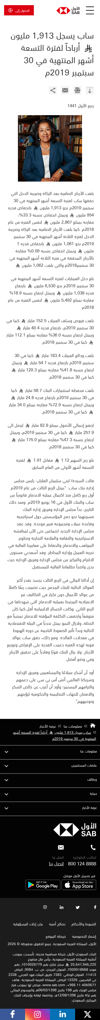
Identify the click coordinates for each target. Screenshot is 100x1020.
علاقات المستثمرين (84, 765)
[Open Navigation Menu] (90, 10)
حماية (93, 793)
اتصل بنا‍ (56, 863)
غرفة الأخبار (89, 807)
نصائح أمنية (57, 923)
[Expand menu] (6, 751)
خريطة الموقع (55, 936)
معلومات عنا (88, 751)
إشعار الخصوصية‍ (84, 936)
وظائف (92, 779)
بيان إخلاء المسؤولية (28, 923)
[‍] (90, 91)
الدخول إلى (22, 10)
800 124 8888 (82, 863)
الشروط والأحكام (84, 923)
